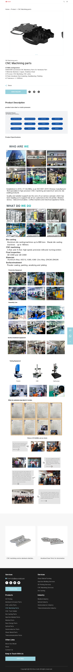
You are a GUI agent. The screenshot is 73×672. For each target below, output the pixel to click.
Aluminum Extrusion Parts (13, 602)
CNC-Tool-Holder (11, 611)
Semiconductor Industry (45, 605)
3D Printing (8, 599)
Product (13, 9)
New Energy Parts (11, 623)
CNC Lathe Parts (10, 605)
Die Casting (41, 590)
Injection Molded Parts (12, 617)
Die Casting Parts (11, 614)
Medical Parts (9, 620)
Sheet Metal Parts (11, 632)
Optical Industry (43, 602)
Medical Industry (43, 599)
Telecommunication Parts (13, 635)
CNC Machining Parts (12, 608)
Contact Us (9, 650)
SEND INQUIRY (16, 92)
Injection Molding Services (46, 581)
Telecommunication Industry (47, 608)
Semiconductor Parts (12, 629)
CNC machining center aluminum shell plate (20, 558)
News (7, 647)
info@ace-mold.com (18, 578)
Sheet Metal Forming (44, 578)
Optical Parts (9, 626)
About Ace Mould (10, 644)
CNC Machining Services (46, 587)
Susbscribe (13, 589)
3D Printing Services (44, 584)
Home (7, 9)
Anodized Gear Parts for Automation (52, 558)
